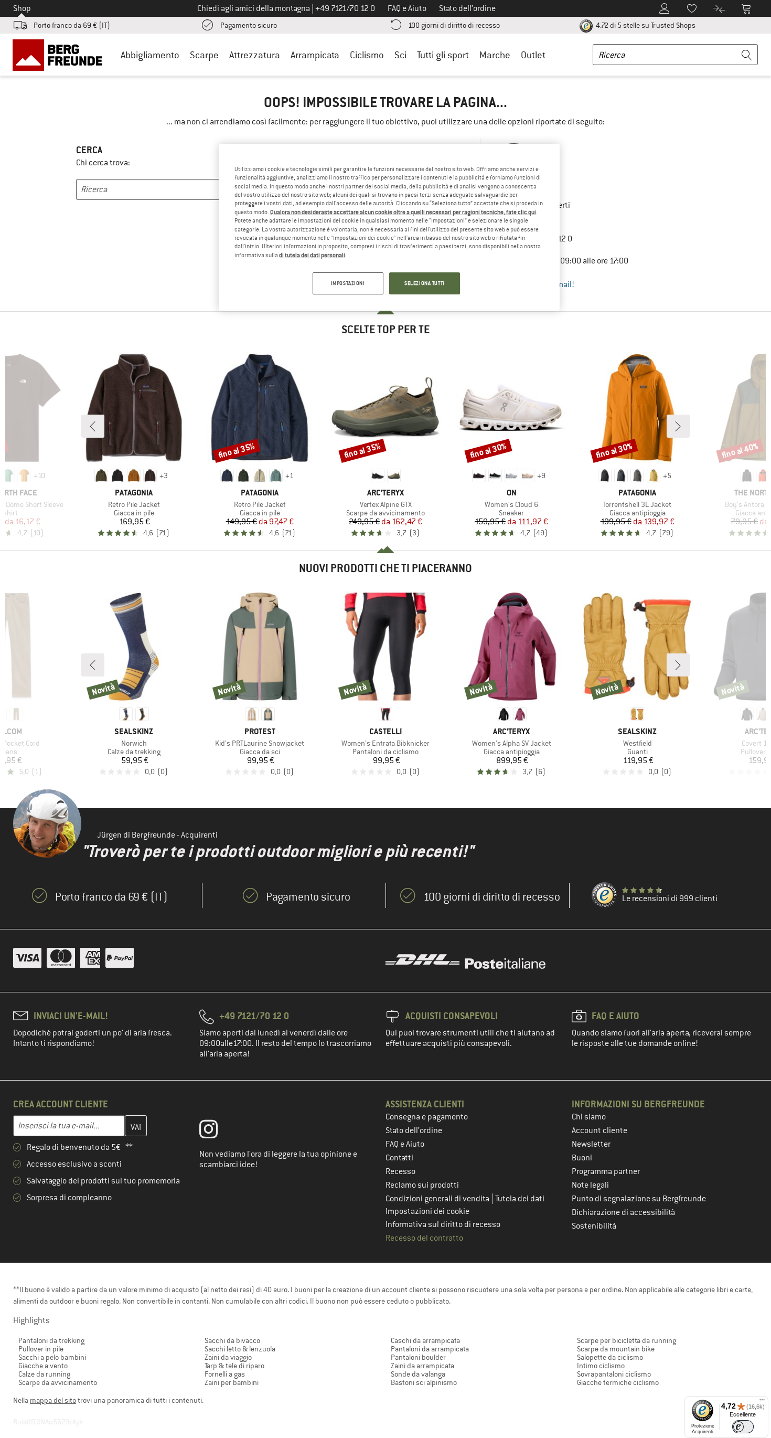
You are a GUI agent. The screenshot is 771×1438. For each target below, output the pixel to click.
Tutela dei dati (519, 1198)
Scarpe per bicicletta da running (626, 1340)
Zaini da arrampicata (422, 1365)
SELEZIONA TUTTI (424, 283)
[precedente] (92, 426)
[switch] (743, 1426)
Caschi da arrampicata (425, 1340)
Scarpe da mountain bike (616, 1349)
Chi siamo (589, 1117)
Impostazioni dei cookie (427, 1211)
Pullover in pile (40, 1349)
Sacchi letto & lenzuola (240, 1349)
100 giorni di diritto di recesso (454, 25)
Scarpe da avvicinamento (57, 1382)
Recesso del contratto (424, 1238)
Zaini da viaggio (228, 1357)
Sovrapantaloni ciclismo (614, 1374)
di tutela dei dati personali (312, 255)
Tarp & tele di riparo (234, 1365)
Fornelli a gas (225, 1374)
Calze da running (44, 1374)
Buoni (582, 1157)
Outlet (533, 55)
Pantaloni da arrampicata (430, 1349)
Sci (400, 55)
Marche (494, 55)
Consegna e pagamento (426, 1117)
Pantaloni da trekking (51, 1340)
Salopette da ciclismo (610, 1357)
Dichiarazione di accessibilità (623, 1212)
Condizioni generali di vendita (438, 1198)
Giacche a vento (43, 1365)
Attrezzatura (254, 55)
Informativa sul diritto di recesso (442, 1224)
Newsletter (591, 1144)
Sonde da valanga (418, 1374)
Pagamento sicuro (248, 25)
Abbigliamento (150, 55)
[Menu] (762, 1402)
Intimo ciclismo (601, 1365)
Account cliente (599, 1130)
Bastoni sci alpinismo (424, 1382)
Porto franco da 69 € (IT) (72, 25)
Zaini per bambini (232, 1382)
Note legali (590, 1185)
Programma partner (606, 1171)
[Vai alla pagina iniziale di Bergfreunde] (61, 54)
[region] (389, 227)
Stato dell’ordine (413, 1130)
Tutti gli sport (443, 55)
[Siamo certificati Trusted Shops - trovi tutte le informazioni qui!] (605, 895)
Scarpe (204, 55)
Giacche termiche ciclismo (618, 1382)
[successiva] (678, 426)
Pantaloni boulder (418, 1357)
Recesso (400, 1171)
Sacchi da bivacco (232, 1340)
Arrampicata (315, 55)
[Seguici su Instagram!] (216, 1131)
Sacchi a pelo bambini (52, 1357)
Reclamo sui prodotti (422, 1185)
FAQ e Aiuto (404, 1144)
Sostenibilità (594, 1226)
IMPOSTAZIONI (348, 283)
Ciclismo (367, 55)
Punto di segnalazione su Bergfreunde (639, 1198)
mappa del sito (53, 1400)
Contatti (399, 1157)
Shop (22, 8)
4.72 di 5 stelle (644, 25)
